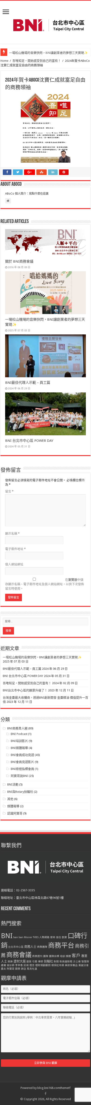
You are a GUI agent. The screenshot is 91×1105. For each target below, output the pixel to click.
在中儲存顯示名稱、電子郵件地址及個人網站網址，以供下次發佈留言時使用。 (44, 584)
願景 (17, 968)
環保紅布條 (57, 965)
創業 (64, 937)
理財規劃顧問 (43, 965)
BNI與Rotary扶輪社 (20, 791)
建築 (29, 961)
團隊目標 (54, 956)
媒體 (68, 956)
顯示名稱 (12, 533)
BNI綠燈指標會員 (22, 769)
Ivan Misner (25, 937)
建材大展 (20, 961)
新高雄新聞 (66, 961)
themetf (65, 1088)
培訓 (62, 956)
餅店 (23, 968)
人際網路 (44, 937)
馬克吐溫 (32, 968)
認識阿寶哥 (14, 813)
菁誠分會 (83, 965)
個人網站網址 (14, 564)
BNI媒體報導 (19, 748)
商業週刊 (37, 956)
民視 (26, 965)
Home (4, 60)
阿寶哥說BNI (19, 776)
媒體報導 (13, 806)
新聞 (56, 961)
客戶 (76, 955)
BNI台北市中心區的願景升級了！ (25, 690)
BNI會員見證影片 (22, 762)
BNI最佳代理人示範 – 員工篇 (27, 383)
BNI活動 (12, 784)
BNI (7, 936)
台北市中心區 (16, 946)
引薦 (34, 961)
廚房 (10, 961)
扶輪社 (48, 961)
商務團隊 (42, 946)
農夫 (3, 968)
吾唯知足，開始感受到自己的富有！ (36, 60)
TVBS (35, 937)
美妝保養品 (71, 965)
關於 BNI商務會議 (19, 261)
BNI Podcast (19, 734)
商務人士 (30, 946)
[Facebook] (45, 1093)
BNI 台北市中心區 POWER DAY (29, 441)
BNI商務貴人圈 (17, 728)
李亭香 (19, 965)
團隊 (45, 956)
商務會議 (19, 955)
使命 (52, 937)
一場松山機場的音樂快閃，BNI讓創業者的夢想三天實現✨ (48, 53)
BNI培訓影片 (19, 741)
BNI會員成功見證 (22, 755)
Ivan (15, 937)
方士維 (77, 961)
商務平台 (61, 945)
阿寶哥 (10, 968)
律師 (40, 961)
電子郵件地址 (15, 549)
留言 (9, 491)
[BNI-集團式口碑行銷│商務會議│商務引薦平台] (49, 25)
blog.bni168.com (48, 1088)
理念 (32, 965)
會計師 (10, 965)
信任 (58, 937)
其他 (10, 799)
